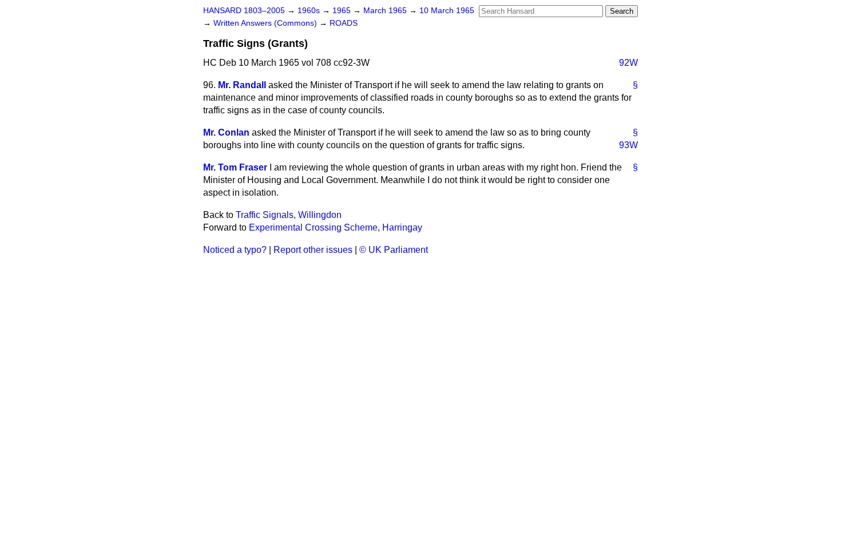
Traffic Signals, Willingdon (289, 215)
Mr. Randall (242, 85)
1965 (342, 10)
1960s (309, 10)
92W (628, 63)
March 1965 (386, 10)
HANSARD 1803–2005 (244, 10)
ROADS (344, 23)
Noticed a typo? (235, 250)
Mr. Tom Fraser (235, 167)
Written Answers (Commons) (266, 23)
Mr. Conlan (226, 132)
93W (628, 145)
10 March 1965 (446, 10)
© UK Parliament (393, 250)
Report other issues (312, 250)
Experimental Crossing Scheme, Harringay (335, 227)
